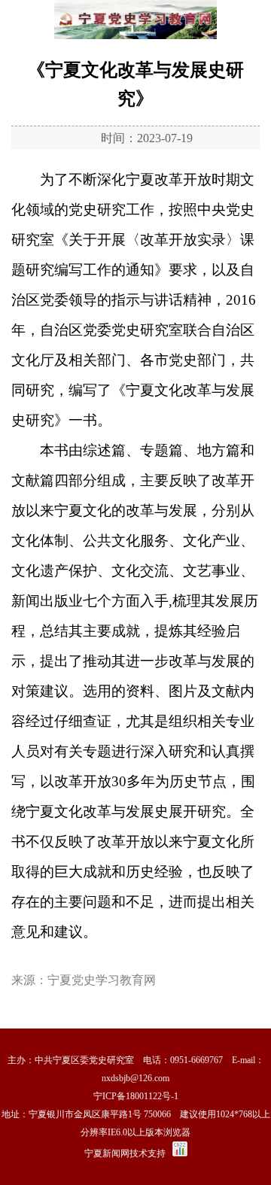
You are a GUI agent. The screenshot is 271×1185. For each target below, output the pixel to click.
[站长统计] (179, 1153)
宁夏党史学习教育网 (101, 980)
